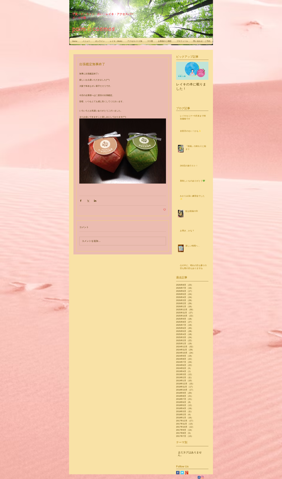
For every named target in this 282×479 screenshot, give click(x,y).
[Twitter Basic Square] (182, 472)
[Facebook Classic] (199, 477)
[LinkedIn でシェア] (95, 200)
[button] (86, 41)
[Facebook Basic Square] (177, 472)
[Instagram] (202, 477)
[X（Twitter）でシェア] (88, 200)
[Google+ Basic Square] (186, 472)
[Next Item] (203, 70)
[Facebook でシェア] (80, 200)
